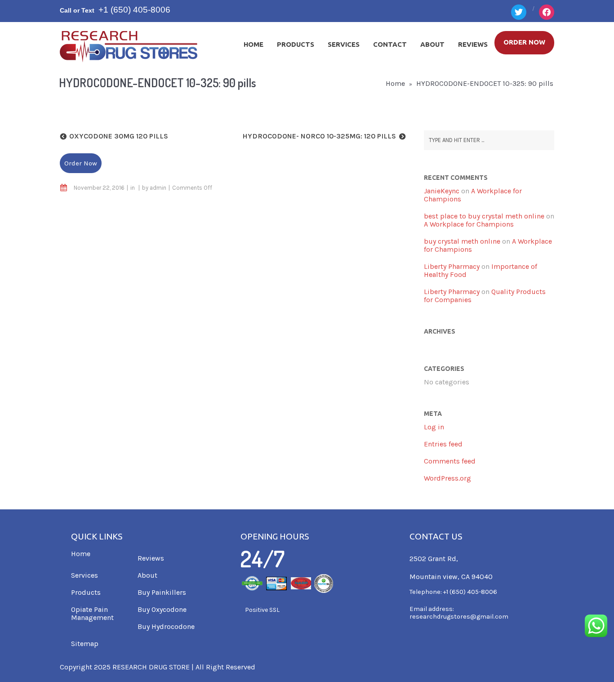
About (432, 44)
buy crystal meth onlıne (462, 241)
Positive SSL (262, 610)
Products (295, 44)
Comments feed (450, 461)
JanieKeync (441, 191)
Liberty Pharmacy (452, 266)
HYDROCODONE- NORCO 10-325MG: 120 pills (319, 136)
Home (253, 44)
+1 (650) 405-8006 (134, 9)
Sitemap (84, 643)
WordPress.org (447, 478)
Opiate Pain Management (92, 613)
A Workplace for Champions (473, 195)
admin (158, 187)
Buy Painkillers (162, 592)
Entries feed (443, 444)
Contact (390, 44)
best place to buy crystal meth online (484, 216)
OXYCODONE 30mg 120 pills (118, 136)
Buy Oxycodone (162, 609)
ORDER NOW (524, 42)
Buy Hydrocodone (166, 626)
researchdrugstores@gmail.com (458, 616)
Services (344, 44)
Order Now (80, 163)
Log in (434, 427)
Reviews (473, 44)
